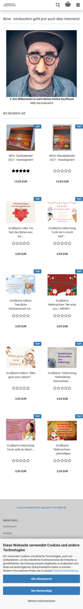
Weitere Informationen (41, 601)
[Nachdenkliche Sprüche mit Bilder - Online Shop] (8, 5)
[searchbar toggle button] (58, 5)
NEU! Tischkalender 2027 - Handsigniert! (20, 157)
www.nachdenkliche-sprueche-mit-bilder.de (41, 507)
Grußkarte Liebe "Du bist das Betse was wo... (20, 232)
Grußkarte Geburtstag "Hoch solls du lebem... (21, 447)
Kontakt (7, 533)
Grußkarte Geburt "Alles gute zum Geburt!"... (20, 375)
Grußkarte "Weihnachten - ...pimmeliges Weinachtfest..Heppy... (62, 449)
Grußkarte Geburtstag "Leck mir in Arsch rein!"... (62, 232)
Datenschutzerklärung (65, 570)
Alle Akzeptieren (41, 578)
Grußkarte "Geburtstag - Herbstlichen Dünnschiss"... (62, 377)
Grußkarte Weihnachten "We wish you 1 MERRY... (62, 304)
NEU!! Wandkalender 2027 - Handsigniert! (62, 157)
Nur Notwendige (41, 590)
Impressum (9, 526)
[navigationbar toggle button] (78, 5)
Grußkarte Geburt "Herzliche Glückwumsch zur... (20, 304)
